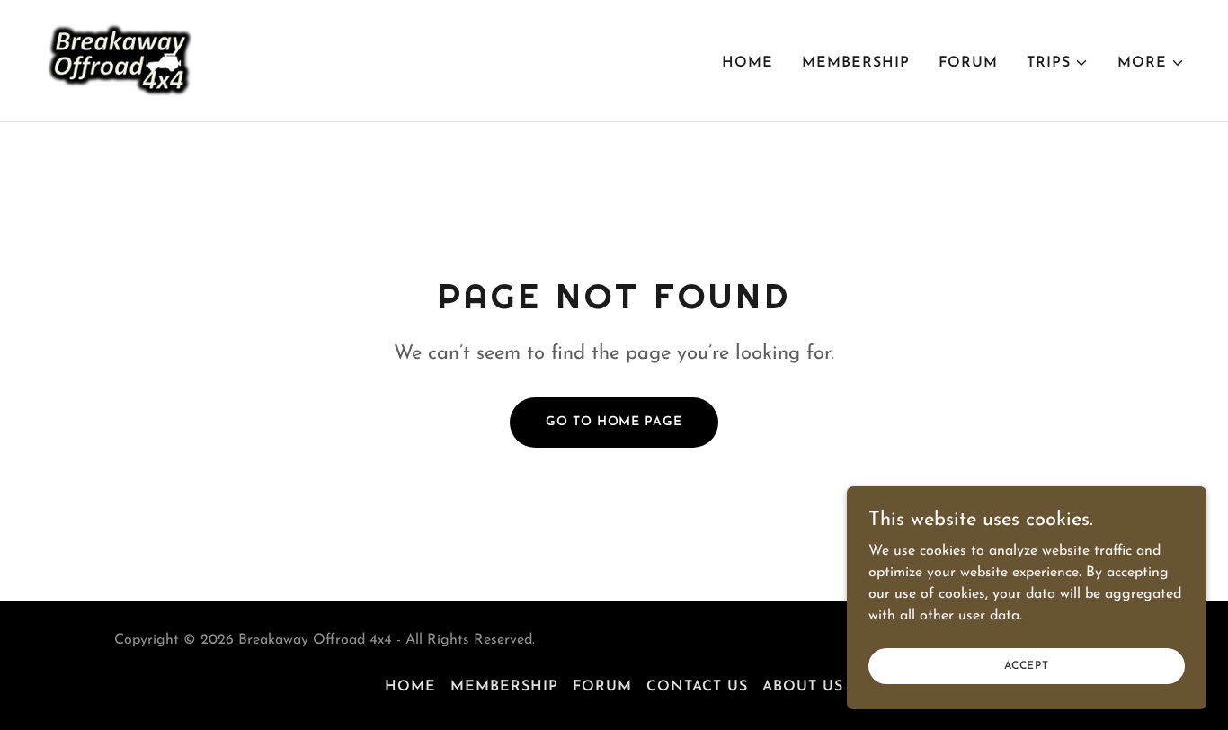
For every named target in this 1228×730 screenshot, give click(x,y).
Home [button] (410, 687)
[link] (121, 60)
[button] (1058, 63)
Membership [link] (856, 63)
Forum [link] (968, 63)
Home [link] (747, 63)
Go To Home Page (613, 422)
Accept (1026, 665)
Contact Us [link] (697, 687)
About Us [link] (802, 687)
